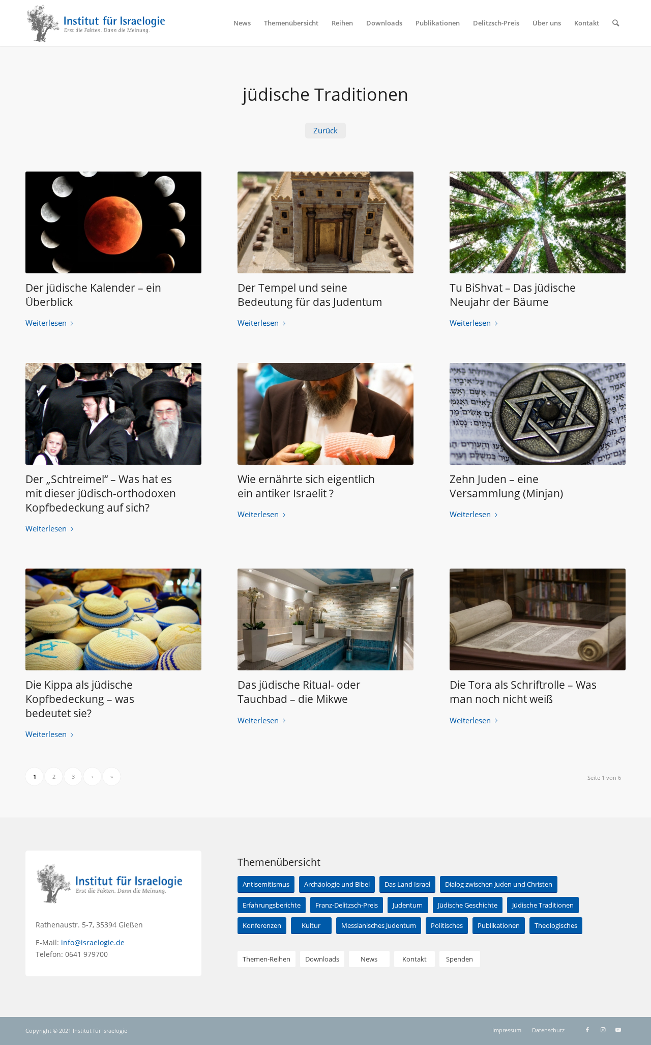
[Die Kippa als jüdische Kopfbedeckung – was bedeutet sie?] (113, 619)
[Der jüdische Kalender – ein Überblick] (113, 222)
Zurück (325, 130)
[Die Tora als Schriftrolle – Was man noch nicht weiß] (538, 619)
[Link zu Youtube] (618, 1029)
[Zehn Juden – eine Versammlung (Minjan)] (538, 414)
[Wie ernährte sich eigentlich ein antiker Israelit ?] (325, 414)
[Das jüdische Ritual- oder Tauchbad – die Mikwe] (325, 619)
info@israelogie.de (93, 942)
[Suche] (616, 23)
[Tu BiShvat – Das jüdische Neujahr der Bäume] (538, 222)
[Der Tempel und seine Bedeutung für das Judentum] (325, 222)
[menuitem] (242, 23)
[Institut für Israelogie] (96, 23)
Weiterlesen (46, 323)
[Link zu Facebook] (587, 1029)
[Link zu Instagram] (602, 1029)
